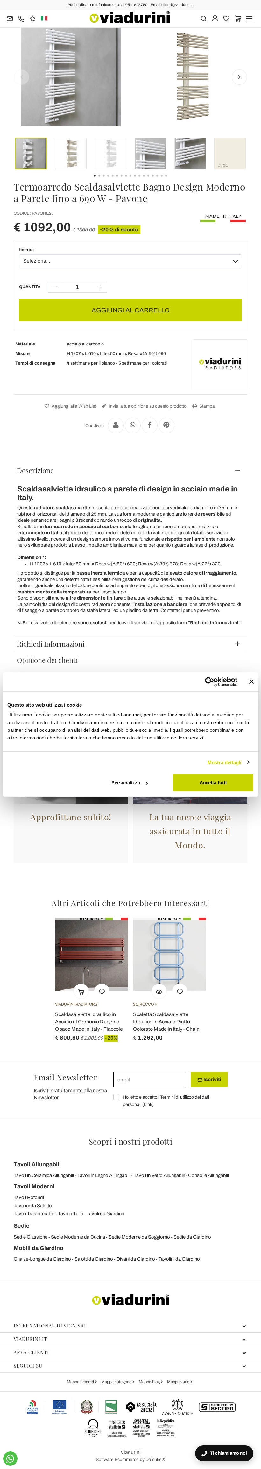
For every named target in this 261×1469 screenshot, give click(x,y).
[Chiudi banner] (251, 681)
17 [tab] (171, 180)
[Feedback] (32, 18)
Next (239, 77)
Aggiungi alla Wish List (73, 406)
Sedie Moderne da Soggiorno (139, 1237)
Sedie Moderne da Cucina (78, 1237)
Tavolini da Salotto (33, 1205)
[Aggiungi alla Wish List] (101, 991)
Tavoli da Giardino (105, 1213)
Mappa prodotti (81, 1382)
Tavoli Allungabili (37, 1164)
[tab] (130, 470)
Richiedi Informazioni (50, 644)
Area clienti (31, 1352)
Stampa (206, 406)
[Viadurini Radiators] (220, 364)
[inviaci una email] (9, 18)
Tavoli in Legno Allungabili (103, 1175)
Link (148, 1104)
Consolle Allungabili (208, 1175)
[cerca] (203, 18)
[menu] (249, 18)
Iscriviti (211, 1079)
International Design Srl (50, 1325)
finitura (26, 249)
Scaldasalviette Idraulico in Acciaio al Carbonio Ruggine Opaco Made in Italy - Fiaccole (89, 1022)
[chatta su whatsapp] (10, 1458)
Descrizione (35, 470)
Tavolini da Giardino (179, 1259)
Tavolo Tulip (70, 1213)
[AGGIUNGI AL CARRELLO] (81, 991)
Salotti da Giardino (93, 1259)
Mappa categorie (116, 1382)
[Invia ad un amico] (116, 425)
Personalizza (125, 782)
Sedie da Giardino (192, 1237)
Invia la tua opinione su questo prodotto (147, 406)
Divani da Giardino (135, 1259)
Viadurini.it (30, 1339)
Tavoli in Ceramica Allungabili (44, 1175)
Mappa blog (150, 1382)
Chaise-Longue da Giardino (42, 1259)
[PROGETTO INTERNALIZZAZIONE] (72, 1406)
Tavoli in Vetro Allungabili (159, 1175)
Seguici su (28, 1366)
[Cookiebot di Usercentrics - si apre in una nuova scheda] (209, 681)
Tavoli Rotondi (29, 1197)
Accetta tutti (213, 782)
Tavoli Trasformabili (34, 1213)
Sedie (22, 1226)
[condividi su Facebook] (150, 425)
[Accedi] (215, 18)
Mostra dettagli (225, 762)
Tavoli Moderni (34, 1186)
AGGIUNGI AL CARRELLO (131, 310)
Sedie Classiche (30, 1237)
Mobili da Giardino (38, 1248)
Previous (21, 77)
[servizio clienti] (21, 18)
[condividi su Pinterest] (166, 425)
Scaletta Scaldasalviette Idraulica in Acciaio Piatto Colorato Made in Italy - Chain (166, 1022)
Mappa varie (178, 1382)
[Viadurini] (129, 17)
